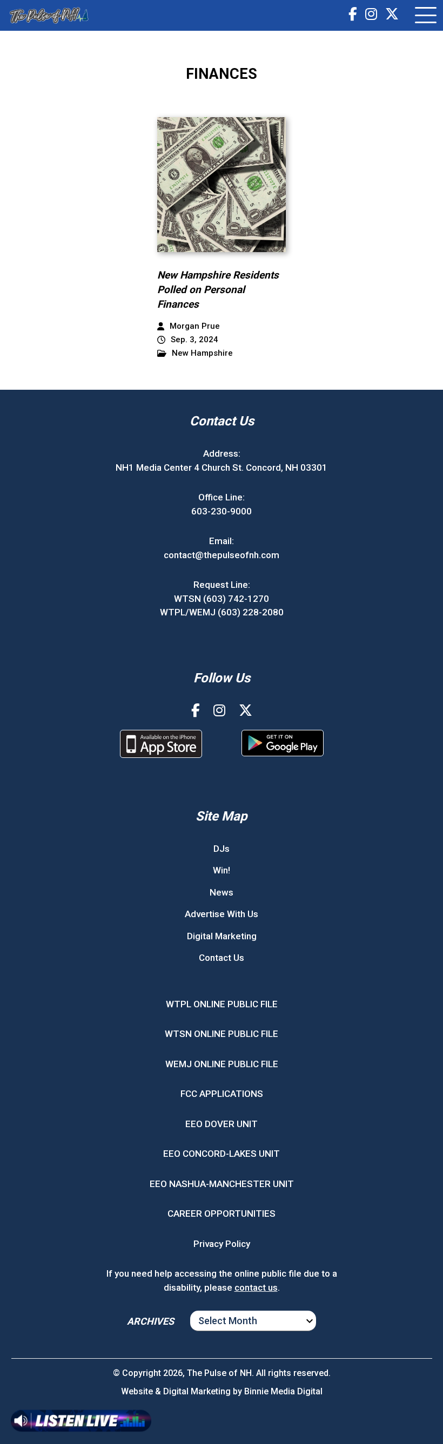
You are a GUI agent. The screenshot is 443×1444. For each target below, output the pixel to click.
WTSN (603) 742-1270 (221, 598)
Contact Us (221, 957)
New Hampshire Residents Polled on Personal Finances (218, 289)
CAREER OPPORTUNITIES (221, 1213)
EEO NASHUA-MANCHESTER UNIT (222, 1183)
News (221, 892)
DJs (221, 848)
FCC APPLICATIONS (221, 1093)
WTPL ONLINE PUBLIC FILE (222, 1004)
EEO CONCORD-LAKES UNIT (221, 1153)
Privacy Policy (221, 1243)
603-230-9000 (221, 511)
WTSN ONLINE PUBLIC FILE (221, 1033)
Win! (221, 870)
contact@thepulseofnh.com (221, 555)
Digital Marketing (222, 936)
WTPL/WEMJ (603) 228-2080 (222, 612)
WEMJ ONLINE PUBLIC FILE (221, 1064)
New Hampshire (202, 353)
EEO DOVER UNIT (221, 1123)
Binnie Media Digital (283, 1391)
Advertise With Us (221, 914)
